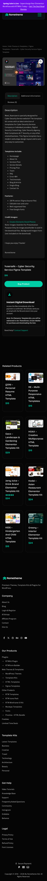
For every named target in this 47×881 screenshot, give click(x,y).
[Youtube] (26, 638)
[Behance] (17, 638)
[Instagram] (21, 638)
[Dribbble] (13, 638)
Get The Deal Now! (36, 6)
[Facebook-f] (4, 638)
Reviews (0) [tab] (12, 102)
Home (4, 46)
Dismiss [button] (23, 9)
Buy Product (23, 284)
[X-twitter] (8, 638)
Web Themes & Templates (17, 46)
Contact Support (21, 330)
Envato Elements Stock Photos (23, 222)
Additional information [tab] (30, 96)
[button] (39, 14)
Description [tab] (12, 96)
